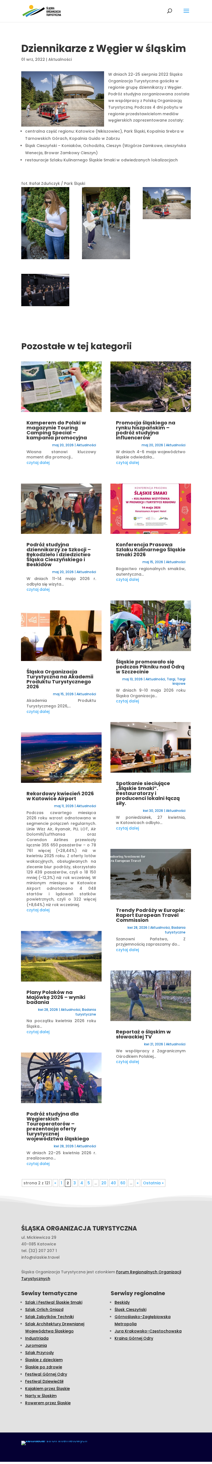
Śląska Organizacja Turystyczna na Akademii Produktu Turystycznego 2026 (59, 679)
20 (103, 1183)
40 (113, 1183)
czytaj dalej (37, 462)
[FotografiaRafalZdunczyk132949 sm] (106, 224)
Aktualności (60, 59)
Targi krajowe (179, 681)
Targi (171, 679)
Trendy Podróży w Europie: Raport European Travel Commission (150, 915)
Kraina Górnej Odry (134, 1338)
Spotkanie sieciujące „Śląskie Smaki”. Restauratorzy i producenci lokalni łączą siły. (148, 793)
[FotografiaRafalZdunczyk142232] (45, 291)
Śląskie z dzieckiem (44, 1360)
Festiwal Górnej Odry (46, 1374)
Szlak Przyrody (39, 1352)
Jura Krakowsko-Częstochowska (148, 1331)
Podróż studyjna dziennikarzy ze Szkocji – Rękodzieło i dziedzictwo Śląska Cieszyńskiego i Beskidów (58, 554)
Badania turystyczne (85, 1012)
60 (122, 1183)
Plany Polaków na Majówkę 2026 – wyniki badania (55, 997)
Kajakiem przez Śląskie (47, 1388)
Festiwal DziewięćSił (44, 1381)
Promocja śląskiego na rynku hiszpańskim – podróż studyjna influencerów (145, 430)
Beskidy (122, 1302)
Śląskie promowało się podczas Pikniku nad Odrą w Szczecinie (150, 666)
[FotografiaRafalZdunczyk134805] (167, 204)
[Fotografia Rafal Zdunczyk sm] (45, 224)
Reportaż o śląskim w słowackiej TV (143, 1034)
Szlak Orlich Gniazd (44, 1309)
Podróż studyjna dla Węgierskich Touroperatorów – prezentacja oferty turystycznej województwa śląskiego (57, 1126)
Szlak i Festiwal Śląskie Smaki (53, 1302)
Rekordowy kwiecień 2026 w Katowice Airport (60, 796)
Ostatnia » (153, 1183)
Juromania (36, 1345)
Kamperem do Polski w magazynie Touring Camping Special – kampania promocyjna (56, 430)
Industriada (37, 1338)
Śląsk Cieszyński (130, 1309)
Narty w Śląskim (41, 1396)
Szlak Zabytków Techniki (49, 1316)
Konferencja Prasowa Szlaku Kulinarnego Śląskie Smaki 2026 (151, 549)
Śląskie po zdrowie (43, 1367)
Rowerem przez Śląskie (48, 1403)
